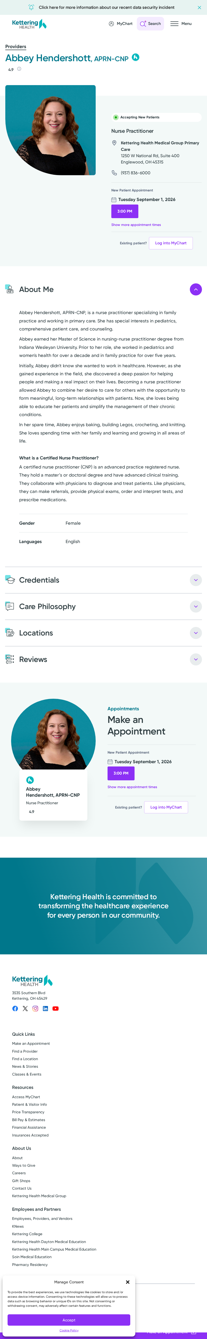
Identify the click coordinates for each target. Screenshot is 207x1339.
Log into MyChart (171, 243)
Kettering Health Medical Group (39, 1196)
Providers (15, 46)
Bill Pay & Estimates (28, 1120)
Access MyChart (26, 1097)
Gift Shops (21, 1181)
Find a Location (25, 1059)
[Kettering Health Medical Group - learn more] (136, 57)
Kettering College (27, 1234)
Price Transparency (28, 1112)
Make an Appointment (31, 1043)
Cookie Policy (69, 1330)
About (17, 1158)
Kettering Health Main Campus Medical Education (54, 1249)
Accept (69, 1320)
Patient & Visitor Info (29, 1104)
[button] (127, 1282)
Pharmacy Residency (30, 1264)
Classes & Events (26, 1074)
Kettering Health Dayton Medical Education (49, 1242)
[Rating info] (19, 69)
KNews (18, 1226)
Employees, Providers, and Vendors (42, 1218)
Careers (19, 1173)
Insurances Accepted (30, 1135)
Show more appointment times (136, 225)
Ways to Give (23, 1165)
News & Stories (25, 1066)
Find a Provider (25, 1051)
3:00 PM (124, 211)
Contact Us (22, 1188)
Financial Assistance (29, 1127)
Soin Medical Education (31, 1257)
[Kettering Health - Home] (29, 23)
